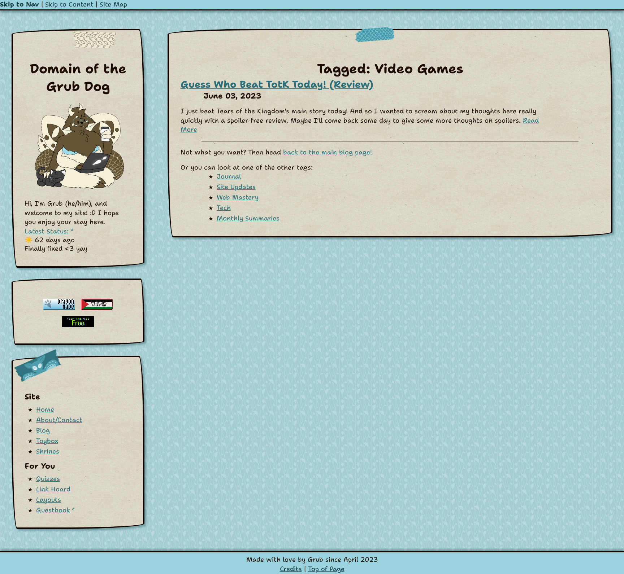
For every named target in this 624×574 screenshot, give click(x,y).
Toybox (47, 441)
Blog (43, 430)
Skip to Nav (19, 4)
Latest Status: (47, 231)
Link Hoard (53, 489)
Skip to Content (69, 4)
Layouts (48, 499)
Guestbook (53, 510)
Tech (224, 207)
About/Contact (59, 420)
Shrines (47, 451)
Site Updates (236, 187)
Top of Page (326, 569)
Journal (229, 176)
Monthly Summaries (248, 218)
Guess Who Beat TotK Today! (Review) (277, 84)
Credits (291, 569)
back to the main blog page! (327, 152)
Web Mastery (238, 197)
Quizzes (48, 478)
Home (45, 409)
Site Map (113, 4)
